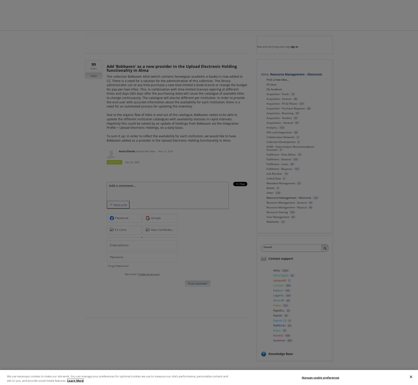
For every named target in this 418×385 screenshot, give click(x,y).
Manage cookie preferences (320, 378)
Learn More (75, 380)
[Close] (411, 377)
